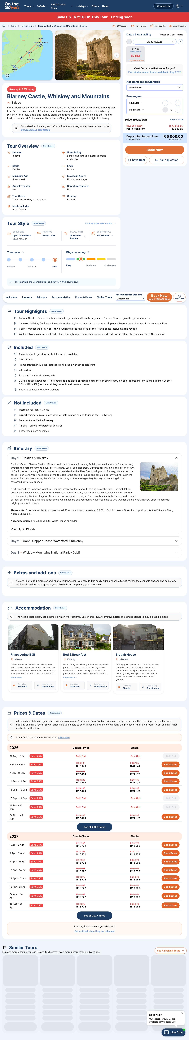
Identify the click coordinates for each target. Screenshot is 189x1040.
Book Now (155, 150)
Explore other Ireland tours (99, 223)
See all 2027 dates (94, 915)
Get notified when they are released (95, 931)
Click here (64, 737)
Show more (16, 677)
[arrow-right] (180, 41)
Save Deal (138, 159)
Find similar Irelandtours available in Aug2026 (154, 72)
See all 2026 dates (94, 827)
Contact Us (163, 6)
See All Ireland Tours (168, 950)
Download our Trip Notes (35, 129)
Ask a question (168, 159)
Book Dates (170, 764)
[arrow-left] (129, 41)
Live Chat (177, 1032)
